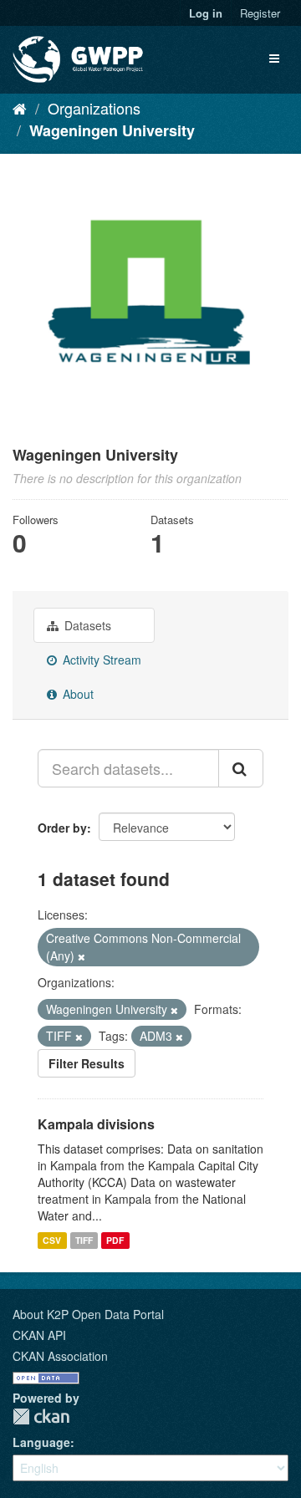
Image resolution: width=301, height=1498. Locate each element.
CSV (52, 1240)
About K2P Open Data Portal (88, 1314)
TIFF (84, 1240)
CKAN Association (60, 1356)
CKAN (41, 1416)
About (76, 693)
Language (41, 1442)
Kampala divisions (96, 1124)
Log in (205, 13)
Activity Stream (100, 659)
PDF (115, 1240)
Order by (62, 827)
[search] (240, 768)
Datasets (86, 625)
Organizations (94, 108)
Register (260, 13)
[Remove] (81, 956)
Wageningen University (112, 130)
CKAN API (39, 1335)
